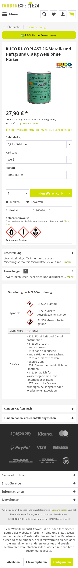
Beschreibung (12, 253)
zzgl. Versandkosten (27, 123)
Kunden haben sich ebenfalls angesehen (30, 418)
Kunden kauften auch (18, 408)
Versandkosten (59, 509)
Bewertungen (12, 271)
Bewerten (36, 202)
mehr (67, 262)
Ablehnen (13, 562)
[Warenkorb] (72, 14)
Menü (13, 14)
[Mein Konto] (62, 14)
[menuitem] (10, 14)
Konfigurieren (62, 562)
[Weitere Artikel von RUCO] (64, 65)
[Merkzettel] (53, 14)
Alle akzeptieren (36, 562)
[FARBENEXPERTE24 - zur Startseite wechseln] (20, 5)
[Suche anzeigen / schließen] (44, 14)
